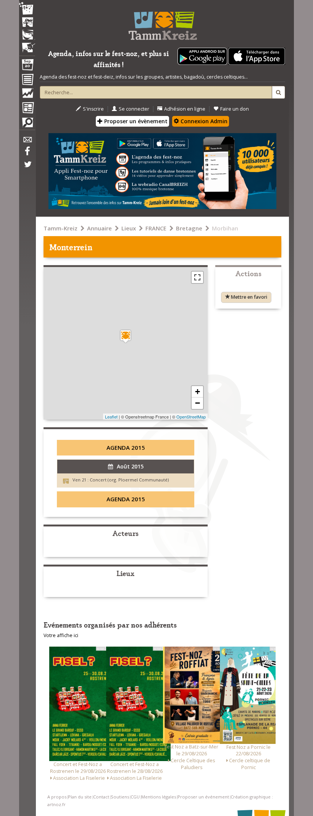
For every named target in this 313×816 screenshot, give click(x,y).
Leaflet (111, 417)
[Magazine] (27, 109)
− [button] (197, 403)
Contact (101, 797)
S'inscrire (93, 109)
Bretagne (189, 228)
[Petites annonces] (27, 124)
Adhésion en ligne (184, 109)
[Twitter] (27, 168)
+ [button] (197, 391)
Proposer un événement (203, 797)
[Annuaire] (27, 81)
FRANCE (155, 228)
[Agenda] (27, 66)
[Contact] (27, 141)
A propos (56, 797)
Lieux (128, 228)
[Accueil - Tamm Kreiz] (162, 23)
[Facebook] (27, 153)
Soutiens (120, 797)
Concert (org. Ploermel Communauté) (129, 480)
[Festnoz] (27, 9)
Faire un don (234, 109)
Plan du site (80, 797)
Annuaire (99, 228)
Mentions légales (158, 797)
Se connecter (134, 109)
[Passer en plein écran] (197, 277)
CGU (135, 797)
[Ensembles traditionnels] (27, 44)
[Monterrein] (125, 336)
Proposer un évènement (135, 121)
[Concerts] (27, 23)
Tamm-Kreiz (60, 228)
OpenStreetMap (191, 417)
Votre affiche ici (61, 635)
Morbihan (225, 228)
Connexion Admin (203, 121)
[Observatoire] (27, 95)
